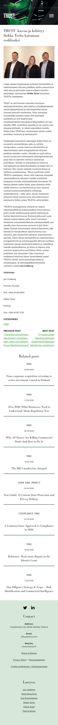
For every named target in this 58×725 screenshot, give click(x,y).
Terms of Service (29, 653)
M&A (6, 323)
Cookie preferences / (29, 666)
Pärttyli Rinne (29, 710)
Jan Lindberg (29, 689)
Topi (29, 698)
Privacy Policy (19, 659)
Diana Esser (29, 706)
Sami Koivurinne (29, 693)
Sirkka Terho (29, 702)
